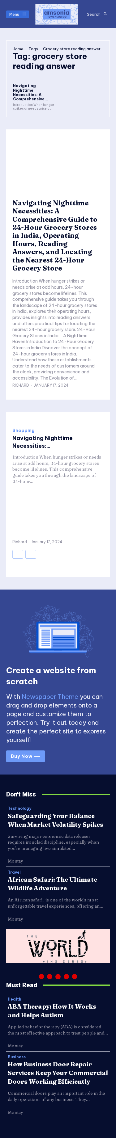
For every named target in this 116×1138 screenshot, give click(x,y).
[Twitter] (66, 976)
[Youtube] (74, 976)
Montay (15, 861)
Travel (14, 872)
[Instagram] (49, 976)
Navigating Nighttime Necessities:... (42, 442)
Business (17, 1057)
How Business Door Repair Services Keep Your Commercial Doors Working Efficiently (58, 1072)
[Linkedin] (58, 976)
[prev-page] (17, 554)
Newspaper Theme (50, 696)
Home (18, 49)
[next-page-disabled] (30, 554)
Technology (19, 808)
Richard (20, 385)
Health (14, 999)
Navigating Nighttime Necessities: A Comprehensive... (30, 92)
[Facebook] (41, 976)
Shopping (23, 430)
